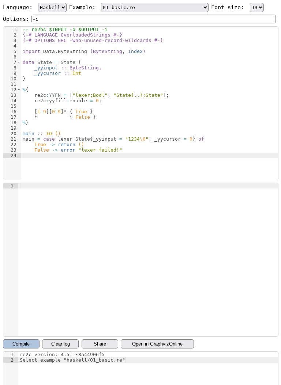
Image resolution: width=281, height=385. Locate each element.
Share (100, 344)
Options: (16, 19)
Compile (21, 344)
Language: (19, 7)
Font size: (229, 7)
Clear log (60, 344)
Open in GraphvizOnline (157, 344)
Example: (84, 7)
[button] (19, 62)
